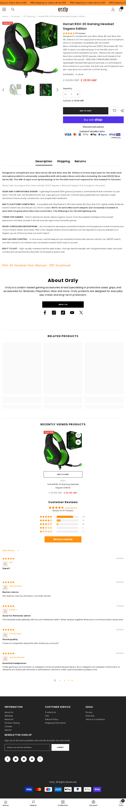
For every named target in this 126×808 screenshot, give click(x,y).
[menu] (4, 9)
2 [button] (59, 680)
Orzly (63, 480)
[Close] (50, 783)
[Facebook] (44, 312)
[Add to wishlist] (78, 435)
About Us (63, 304)
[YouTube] (72, 312)
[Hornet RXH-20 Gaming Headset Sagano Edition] (63, 450)
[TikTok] (63, 312)
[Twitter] (81, 312)
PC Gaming (29, 16)
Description (43, 161)
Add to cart (86, 111)
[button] (3, 89)
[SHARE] (121, 110)
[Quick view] (78, 442)
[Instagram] (54, 312)
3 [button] (64, 680)
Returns (80, 161)
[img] (8, 558)
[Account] (113, 9)
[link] (114, 110)
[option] (30, 50)
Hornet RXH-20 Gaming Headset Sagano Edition (63, 486)
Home (5, 16)
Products (16, 16)
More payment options (93, 126)
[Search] (13, 9)
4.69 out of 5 (71, 507)
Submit (60, 747)
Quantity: (67, 88)
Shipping (63, 161)
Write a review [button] (63, 539)
